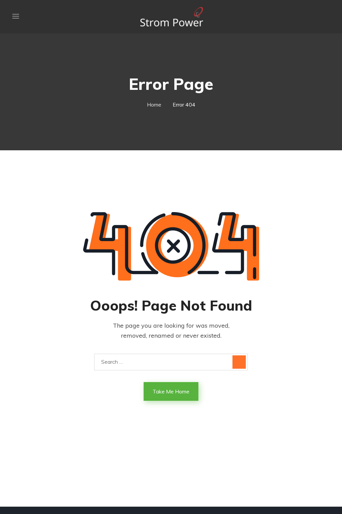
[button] (327, 16)
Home (154, 104)
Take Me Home (171, 391)
